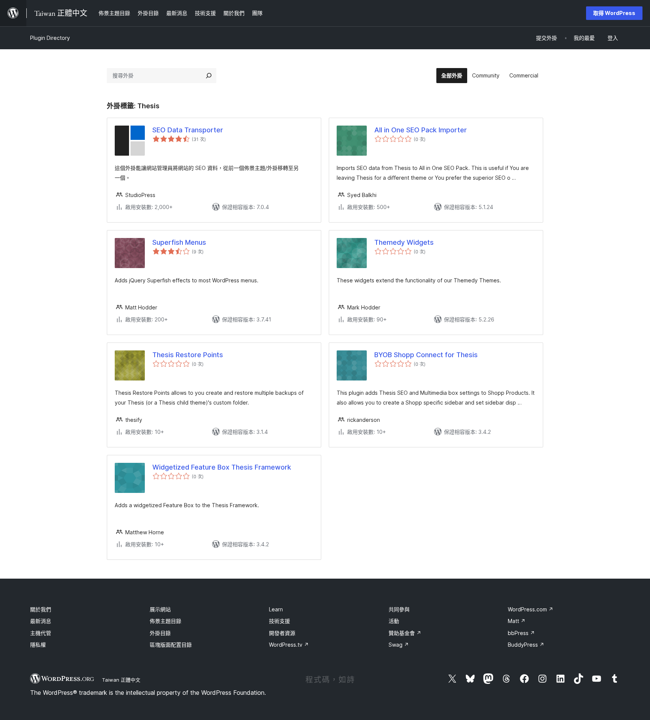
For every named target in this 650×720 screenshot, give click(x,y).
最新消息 (40, 621)
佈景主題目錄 (165, 621)
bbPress (521, 633)
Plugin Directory (50, 38)
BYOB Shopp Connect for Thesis (426, 355)
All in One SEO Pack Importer (420, 130)
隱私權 (38, 644)
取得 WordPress (614, 13)
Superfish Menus (179, 242)
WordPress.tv (289, 644)
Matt (516, 621)
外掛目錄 (160, 633)
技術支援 (279, 621)
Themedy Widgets (404, 242)
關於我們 (40, 609)
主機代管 (40, 633)
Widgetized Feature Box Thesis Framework (221, 467)
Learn (276, 609)
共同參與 (399, 609)
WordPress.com (530, 609)
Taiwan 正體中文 (121, 680)
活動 (394, 621)
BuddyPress (526, 644)
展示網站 (160, 609)
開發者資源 (282, 633)
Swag (399, 644)
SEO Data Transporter (187, 130)
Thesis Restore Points (187, 355)
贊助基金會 (405, 633)
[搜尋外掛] (208, 75)
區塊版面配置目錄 (171, 644)
